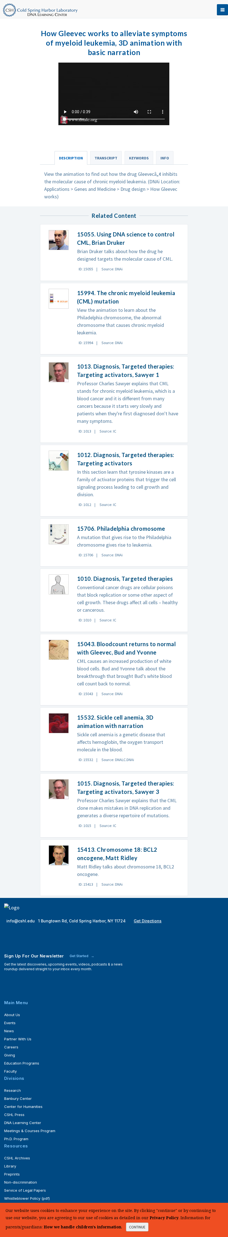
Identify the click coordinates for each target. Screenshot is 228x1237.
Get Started (79, 956)
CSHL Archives (17, 1158)
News (9, 1031)
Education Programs (21, 1063)
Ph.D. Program (16, 1139)
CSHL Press (14, 1114)
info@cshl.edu (21, 921)
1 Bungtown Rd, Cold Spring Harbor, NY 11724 (82, 921)
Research (12, 1090)
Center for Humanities (23, 1106)
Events (10, 1023)
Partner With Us (17, 1039)
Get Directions (148, 921)
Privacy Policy (164, 1217)
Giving (9, 1055)
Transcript (106, 158)
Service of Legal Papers (25, 1190)
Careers (11, 1047)
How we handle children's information (82, 1226)
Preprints (12, 1174)
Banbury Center (18, 1098)
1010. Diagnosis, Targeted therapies (125, 578)
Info (164, 158)
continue (137, 1226)
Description (71, 158)
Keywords (139, 158)
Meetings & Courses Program (29, 1131)
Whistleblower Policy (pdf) (27, 1198)
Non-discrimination (20, 1182)
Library (10, 1166)
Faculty (10, 1071)
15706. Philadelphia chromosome (121, 528)
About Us (12, 1015)
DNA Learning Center (22, 1122)
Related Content (114, 215)
